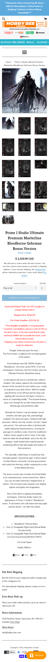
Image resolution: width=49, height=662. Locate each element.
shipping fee (40, 269)
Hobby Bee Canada (31, 648)
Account (42, 42)
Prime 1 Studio (24, 253)
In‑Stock (6, 42)
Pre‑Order (18, 42)
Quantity (43, 283)
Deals (30, 42)
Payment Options (20, 283)
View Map (14, 622)
